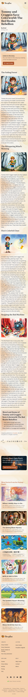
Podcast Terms (11, 691)
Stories (3, 661)
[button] (3, 441)
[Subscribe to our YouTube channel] (17, 677)
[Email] (19, 441)
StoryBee (15, 433)
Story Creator (4, 645)
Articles (3, 666)
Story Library (4, 664)
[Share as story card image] (21, 441)
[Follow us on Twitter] (7, 677)
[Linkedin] (9, 441)
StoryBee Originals (20, 647)
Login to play (9, 63)
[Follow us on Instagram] (14, 677)
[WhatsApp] (15, 441)
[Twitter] (11, 441)
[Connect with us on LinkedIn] (20, 677)
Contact (18, 664)
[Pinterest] (17, 441)
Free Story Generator (6, 653)
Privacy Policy (15, 688)
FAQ (2, 671)
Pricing (3, 669)
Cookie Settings (20, 691)
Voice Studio (19, 645)
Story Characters (5, 647)
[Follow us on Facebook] (11, 677)
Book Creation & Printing (5, 650)
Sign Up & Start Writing (10, 467)
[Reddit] (13, 441)
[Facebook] (7, 441)
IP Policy (21, 690)
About (17, 666)
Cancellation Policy (13, 690)
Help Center (19, 661)
